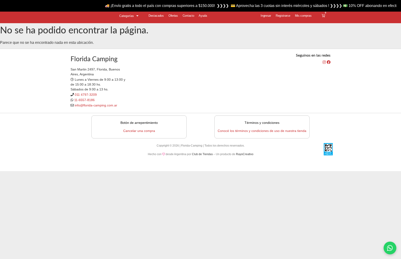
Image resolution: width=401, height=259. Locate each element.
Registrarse (283, 15)
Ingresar (266, 15)
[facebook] (328, 62)
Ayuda (203, 15)
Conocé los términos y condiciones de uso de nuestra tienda (262, 131)
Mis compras (303, 15)
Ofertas (173, 15)
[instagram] (325, 62)
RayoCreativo (244, 154)
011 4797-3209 (86, 94)
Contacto (188, 15)
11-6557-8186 (84, 100)
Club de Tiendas (202, 154)
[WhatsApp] (390, 248)
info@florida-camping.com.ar (96, 105)
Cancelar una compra (139, 131)
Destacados (156, 15)
